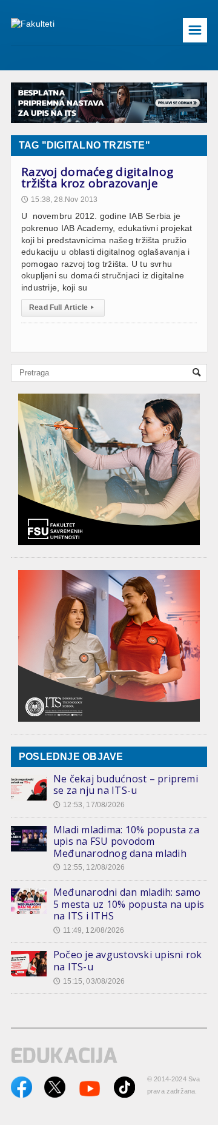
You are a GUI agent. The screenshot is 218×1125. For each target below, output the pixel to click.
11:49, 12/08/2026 (88, 930)
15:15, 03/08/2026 (89, 981)
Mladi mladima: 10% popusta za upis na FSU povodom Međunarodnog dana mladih (126, 841)
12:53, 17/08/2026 (89, 805)
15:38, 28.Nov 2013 (59, 199)
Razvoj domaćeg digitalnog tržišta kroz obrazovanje (97, 178)
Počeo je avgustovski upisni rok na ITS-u (127, 960)
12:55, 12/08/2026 (89, 867)
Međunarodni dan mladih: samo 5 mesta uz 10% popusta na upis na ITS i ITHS (128, 903)
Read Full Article (61, 307)
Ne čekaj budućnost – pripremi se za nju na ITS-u (125, 785)
